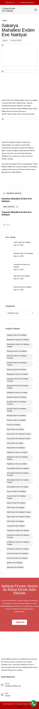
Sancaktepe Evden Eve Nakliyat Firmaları (18, 474)
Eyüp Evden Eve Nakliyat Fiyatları (18, 438)
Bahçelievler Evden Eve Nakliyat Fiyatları (18, 345)
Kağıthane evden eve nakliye (17, 464)
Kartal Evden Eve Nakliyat (16, 448)
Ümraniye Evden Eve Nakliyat (17, 558)
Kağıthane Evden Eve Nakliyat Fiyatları (17, 458)
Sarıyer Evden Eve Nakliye (16, 503)
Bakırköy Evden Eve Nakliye (16, 369)
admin (5, 40)
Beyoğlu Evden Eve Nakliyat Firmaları (16, 403)
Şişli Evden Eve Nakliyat (15, 567)
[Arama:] (19, 224)
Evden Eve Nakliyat (13, 425)
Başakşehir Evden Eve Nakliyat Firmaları (17, 380)
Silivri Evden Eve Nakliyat (15, 507)
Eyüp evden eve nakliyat (15, 429)
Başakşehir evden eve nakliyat (17, 374)
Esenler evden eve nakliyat (16, 420)
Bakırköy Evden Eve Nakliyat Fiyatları (17, 364)
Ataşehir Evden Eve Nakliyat (16, 335)
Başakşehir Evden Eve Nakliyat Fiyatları (17, 387)
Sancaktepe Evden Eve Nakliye (17, 487)
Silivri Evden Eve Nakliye (15, 521)
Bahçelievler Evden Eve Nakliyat (18, 339)
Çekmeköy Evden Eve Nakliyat (17, 553)
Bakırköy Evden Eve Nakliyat (17, 351)
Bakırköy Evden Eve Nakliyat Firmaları (17, 357)
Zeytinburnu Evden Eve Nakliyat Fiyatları (18, 543)
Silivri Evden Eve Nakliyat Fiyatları (18, 517)
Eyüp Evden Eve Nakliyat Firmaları (19, 434)
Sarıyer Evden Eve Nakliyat (16, 491)
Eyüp (4, 20)
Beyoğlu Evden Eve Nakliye (16, 415)
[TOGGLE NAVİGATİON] (31, 9)
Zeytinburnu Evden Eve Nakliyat (18, 530)
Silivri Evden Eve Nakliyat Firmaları (19, 512)
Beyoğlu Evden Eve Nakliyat (16, 397)
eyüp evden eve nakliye (15, 443)
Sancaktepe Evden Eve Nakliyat (18, 468)
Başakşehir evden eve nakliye (17, 392)
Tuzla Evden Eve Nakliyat (15, 526)
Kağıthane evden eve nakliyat (17, 452)
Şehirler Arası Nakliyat (14, 562)
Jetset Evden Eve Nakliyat (10, 100)
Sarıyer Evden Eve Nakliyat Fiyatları (16, 497)
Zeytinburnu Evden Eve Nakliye (17, 549)
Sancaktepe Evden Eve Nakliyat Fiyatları (18, 481)
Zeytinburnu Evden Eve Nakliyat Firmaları (18, 536)
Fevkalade (19, 706)
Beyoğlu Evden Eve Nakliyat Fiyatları (16, 410)
